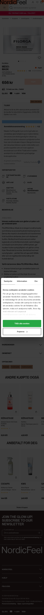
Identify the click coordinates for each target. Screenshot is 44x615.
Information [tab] (22, 281)
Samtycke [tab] (8, 281)
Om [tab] (36, 281)
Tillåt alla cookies (22, 323)
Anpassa (20, 331)
